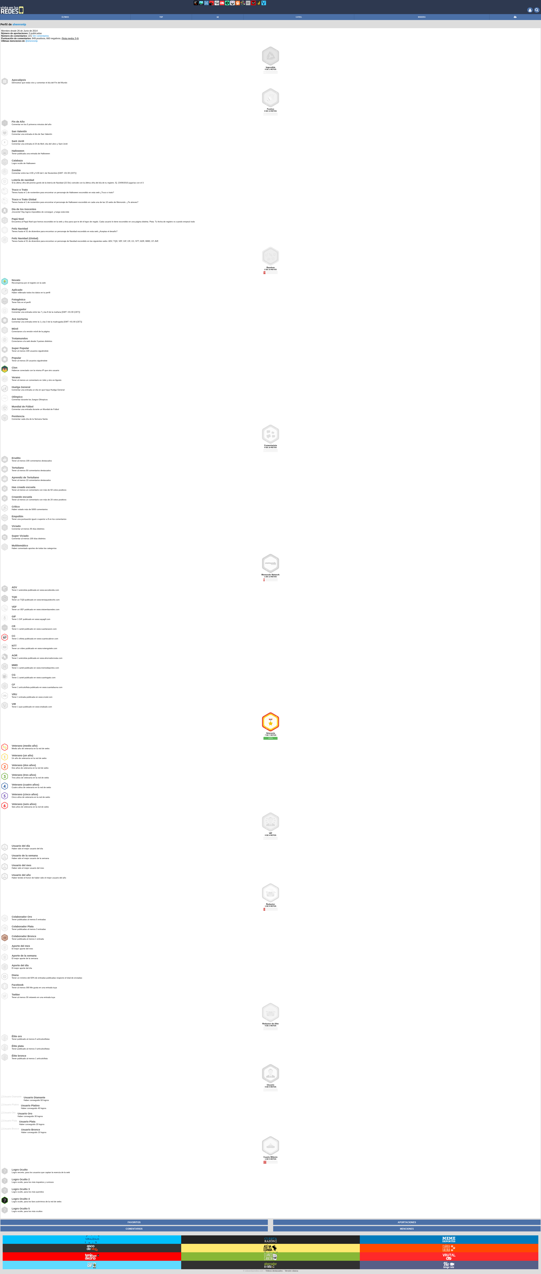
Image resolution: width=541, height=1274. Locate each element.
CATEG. (299, 17)
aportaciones (407, 1222)
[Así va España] (211, 3)
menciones (407, 1228)
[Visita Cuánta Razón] (270, 1239)
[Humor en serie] (232, 3)
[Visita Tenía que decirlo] (92, 1256)
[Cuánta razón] (201, 3)
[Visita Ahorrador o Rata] (270, 1265)
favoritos (134, 1222)
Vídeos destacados (274, 1271)
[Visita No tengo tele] (449, 1265)
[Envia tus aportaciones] (515, 17)
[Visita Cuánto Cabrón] (270, 1256)
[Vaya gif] (248, 3)
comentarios (134, 1228)
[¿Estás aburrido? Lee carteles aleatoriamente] (217, 17)
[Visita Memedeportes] (449, 1239)
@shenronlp (31, 41)
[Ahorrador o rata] (258, 3)
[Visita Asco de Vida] (92, 1248)
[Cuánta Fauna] (237, 3)
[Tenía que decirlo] (253, 3)
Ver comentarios (41, 36)
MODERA (422, 17)
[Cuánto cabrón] (217, 3)
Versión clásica (291, 1271)
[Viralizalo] (263, 3)
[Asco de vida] (196, 3)
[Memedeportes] (206, 3)
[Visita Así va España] (270, 1248)
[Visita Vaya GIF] (92, 1265)
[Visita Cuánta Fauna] (449, 1248)
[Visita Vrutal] (449, 1256)
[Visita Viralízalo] (92, 1239)
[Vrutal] (222, 3)
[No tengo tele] (243, 3)
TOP (161, 17)
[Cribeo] (227, 3)
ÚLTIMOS (65, 17)
